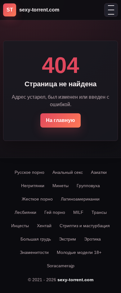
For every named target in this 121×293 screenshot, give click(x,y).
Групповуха (88, 185)
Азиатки (99, 172)
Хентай (44, 225)
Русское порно (29, 172)
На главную (60, 120)
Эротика (92, 239)
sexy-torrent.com (75, 279)
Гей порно (54, 212)
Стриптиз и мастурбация (85, 225)
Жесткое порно (37, 198)
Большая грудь (35, 239)
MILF (78, 212)
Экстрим (67, 239)
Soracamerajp (60, 265)
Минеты (60, 185)
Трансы (99, 212)
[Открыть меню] (111, 10)
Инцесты (20, 225)
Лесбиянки (25, 212)
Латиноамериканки (80, 198)
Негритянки (32, 185)
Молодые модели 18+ (79, 252)
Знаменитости (34, 252)
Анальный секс (67, 172)
